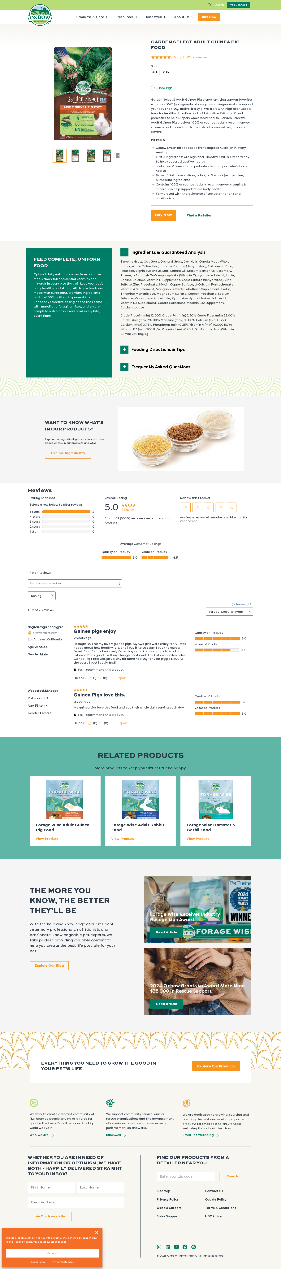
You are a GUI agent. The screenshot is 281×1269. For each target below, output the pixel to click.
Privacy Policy (168, 1199)
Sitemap (163, 1191)
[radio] (155, 72)
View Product (47, 839)
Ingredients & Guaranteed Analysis (168, 252)
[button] (97, 1232)
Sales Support (168, 1216)
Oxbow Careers (169, 1208)
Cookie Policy (38, 1262)
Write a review (197, 57)
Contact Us (214, 1191)
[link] (169, 57)
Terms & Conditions (220, 1208)
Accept (52, 1253)
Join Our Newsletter (49, 1216)
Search (218, 5)
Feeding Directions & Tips (158, 349)
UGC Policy (213, 1216)
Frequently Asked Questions (160, 366)
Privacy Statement (63, 1262)
